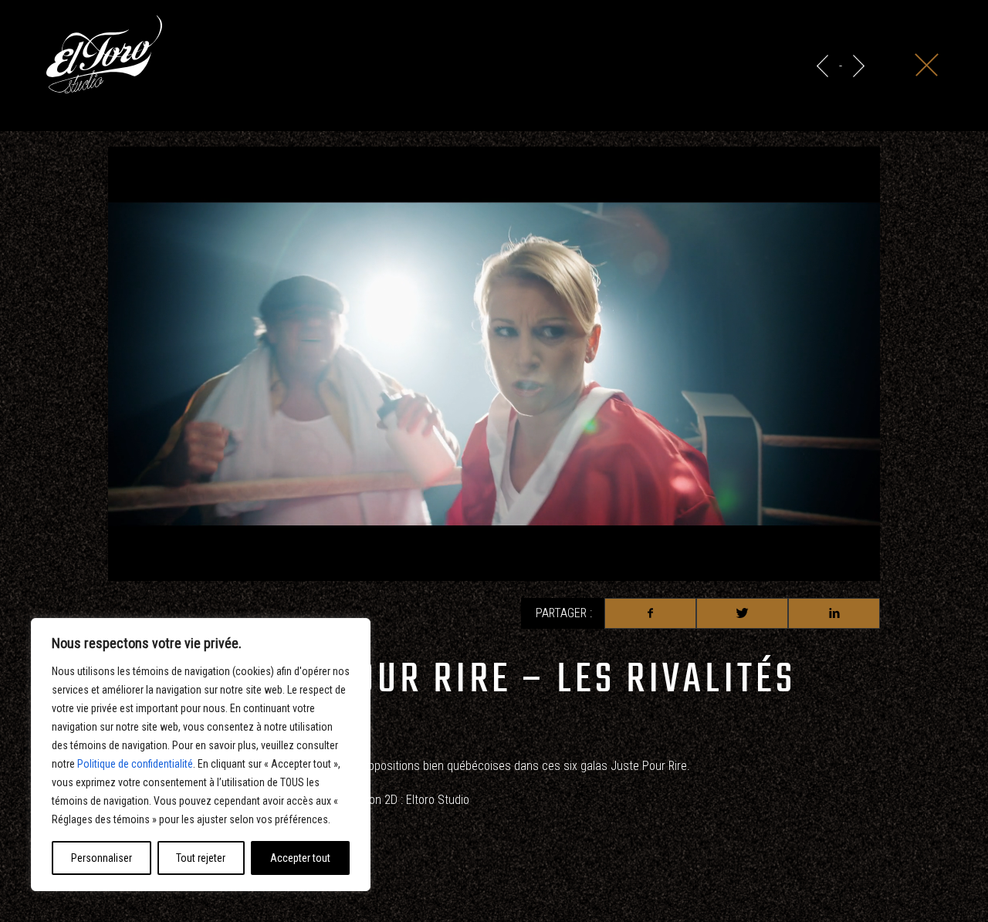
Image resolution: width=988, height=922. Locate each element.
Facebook (650, 613)
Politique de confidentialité (135, 764)
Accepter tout (300, 858)
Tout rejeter (200, 858)
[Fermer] (926, 64)
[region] (200, 754)
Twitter (742, 613)
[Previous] (822, 66)
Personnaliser (101, 858)
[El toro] (104, 57)
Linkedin (834, 613)
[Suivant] (858, 66)
